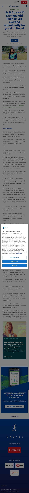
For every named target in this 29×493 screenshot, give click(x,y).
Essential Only (14, 261)
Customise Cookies (14, 257)
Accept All (14, 265)
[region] (14, 246)
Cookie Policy (19, 253)
